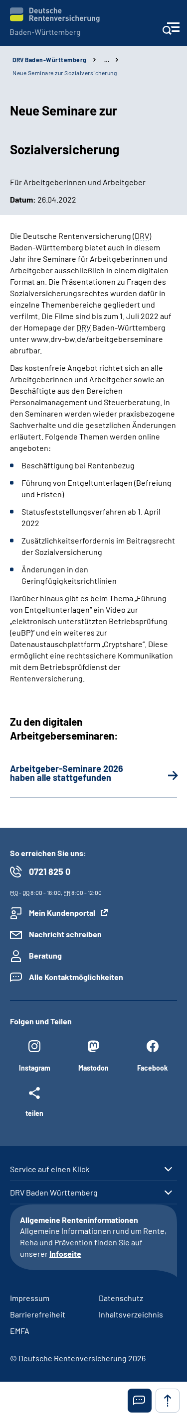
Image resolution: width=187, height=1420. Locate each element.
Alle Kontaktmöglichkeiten (76, 977)
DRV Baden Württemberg (54, 1193)
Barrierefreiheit (37, 1314)
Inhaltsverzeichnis (131, 1314)
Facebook (152, 1068)
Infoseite (65, 1253)
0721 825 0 (49, 871)
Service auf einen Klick (49, 1169)
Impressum (29, 1298)
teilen (34, 1113)
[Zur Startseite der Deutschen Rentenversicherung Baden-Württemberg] (55, 22)
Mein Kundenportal (62, 912)
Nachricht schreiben (65, 934)
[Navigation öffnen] (171, 31)
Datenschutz (121, 1298)
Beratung (45, 955)
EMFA (19, 1330)
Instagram (34, 1068)
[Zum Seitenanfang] (168, 1401)
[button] (140, 1401)
